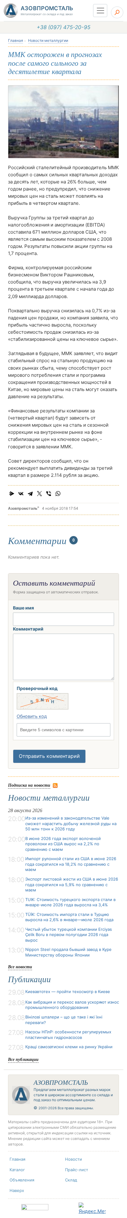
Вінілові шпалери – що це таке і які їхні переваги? (63, 1019)
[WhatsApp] (58, 493)
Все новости (20, 966)
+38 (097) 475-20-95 (63, 27)
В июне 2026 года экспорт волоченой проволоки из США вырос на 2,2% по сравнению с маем (63, 844)
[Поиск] (117, 12)
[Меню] (100, 10)
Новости (73, 1159)
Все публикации (23, 1059)
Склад (71, 1179)
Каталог (17, 1169)
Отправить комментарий (49, 756)
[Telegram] (30, 493)
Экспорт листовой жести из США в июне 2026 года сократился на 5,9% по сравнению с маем (71, 884)
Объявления (22, 1179)
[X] (39, 493)
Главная (15, 40)
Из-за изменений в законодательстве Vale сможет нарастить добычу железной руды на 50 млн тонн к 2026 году (71, 823)
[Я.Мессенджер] (11, 493)
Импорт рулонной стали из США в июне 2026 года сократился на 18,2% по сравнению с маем (70, 864)
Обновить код (32, 716)
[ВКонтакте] (21, 493)
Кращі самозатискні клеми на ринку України (69, 1046)
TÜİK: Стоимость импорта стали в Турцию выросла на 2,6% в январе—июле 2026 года (69, 917)
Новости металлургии (48, 40)
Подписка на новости (29, 785)
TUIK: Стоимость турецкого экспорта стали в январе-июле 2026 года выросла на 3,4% (70, 902)
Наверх (17, 1190)
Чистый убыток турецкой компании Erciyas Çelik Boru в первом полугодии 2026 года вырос (68, 935)
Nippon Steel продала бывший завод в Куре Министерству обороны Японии (68, 952)
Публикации (29, 979)
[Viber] (48, 493)
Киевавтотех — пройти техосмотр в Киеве (67, 991)
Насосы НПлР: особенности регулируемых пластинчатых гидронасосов (68, 1034)
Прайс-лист (76, 1169)
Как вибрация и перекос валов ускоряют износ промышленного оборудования (72, 1005)
